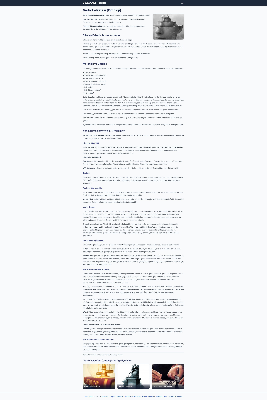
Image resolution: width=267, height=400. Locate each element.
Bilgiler (102, 2)
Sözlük (144, 396)
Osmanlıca (136, 396)
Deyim (112, 396)
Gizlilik (171, 396)
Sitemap (159, 396)
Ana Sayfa (89, 396)
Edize (151, 396)
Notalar (120, 396)
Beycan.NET (89, 2)
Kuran (127, 396)
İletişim (179, 396)
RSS (165, 396)
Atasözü (104, 396)
